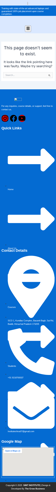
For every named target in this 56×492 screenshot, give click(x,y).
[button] (28, 28)
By (33, 489)
